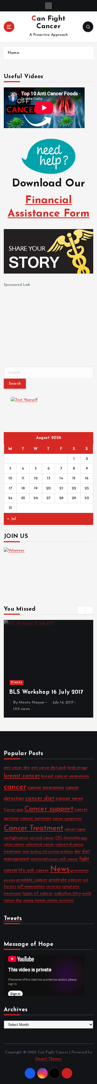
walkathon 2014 (67, 893)
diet (77, 851)
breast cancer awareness (65, 776)
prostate (9, 880)
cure (25, 851)
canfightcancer (16, 838)
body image (77, 767)
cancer (15, 787)
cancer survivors (35, 818)
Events (16, 682)
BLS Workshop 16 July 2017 (46, 692)
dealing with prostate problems (51, 851)
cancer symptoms (67, 818)
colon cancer (14, 844)
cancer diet (40, 798)
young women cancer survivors (48, 900)
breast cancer (22, 776)
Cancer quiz (13, 810)
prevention (79, 870)
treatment (12, 893)
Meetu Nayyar (32, 703)
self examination (31, 886)
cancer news (69, 798)
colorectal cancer (40, 844)
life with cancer (34, 870)
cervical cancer (42, 838)
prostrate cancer (65, 880)
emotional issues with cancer (54, 859)
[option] (48, 669)
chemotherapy (75, 838)
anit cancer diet (17, 767)
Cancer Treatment (33, 828)
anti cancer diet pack (49, 767)
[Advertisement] (44, 322)
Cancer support (49, 809)
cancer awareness (45, 787)
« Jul (11, 519)
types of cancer (37, 893)
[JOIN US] (48, 569)
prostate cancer (31, 880)
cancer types (75, 829)
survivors (53, 886)
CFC (58, 838)
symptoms (70, 886)
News (60, 869)
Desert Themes (48, 1059)
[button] (81, 610)
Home (13, 53)
